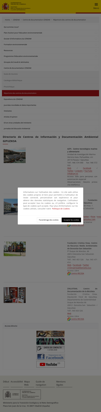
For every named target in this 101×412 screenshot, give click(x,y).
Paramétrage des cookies (49, 220)
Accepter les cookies (71, 220)
